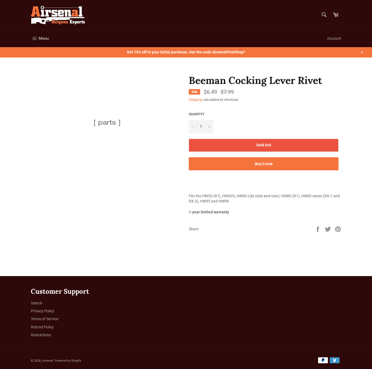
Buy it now (264, 164)
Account (334, 38)
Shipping (195, 100)
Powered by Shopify (68, 360)
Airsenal (47, 360)
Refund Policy (42, 327)
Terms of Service (44, 319)
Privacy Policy (42, 311)
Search (36, 303)
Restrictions (41, 335)
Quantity (196, 114)
